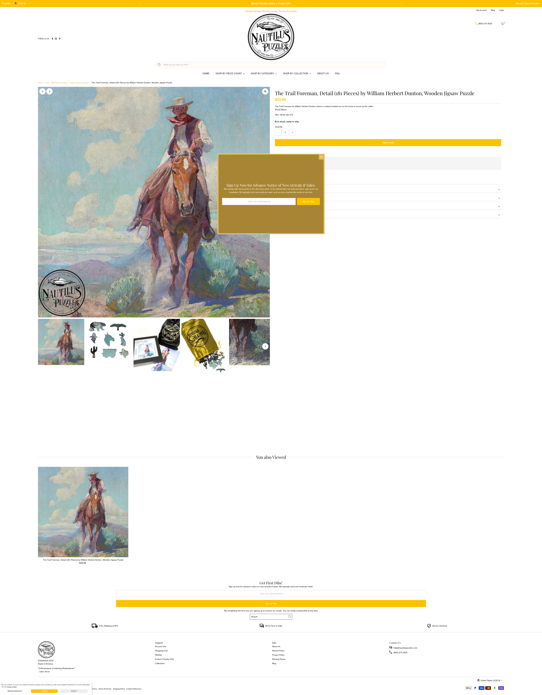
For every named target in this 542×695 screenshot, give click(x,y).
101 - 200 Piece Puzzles (56, 83)
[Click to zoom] (265, 91)
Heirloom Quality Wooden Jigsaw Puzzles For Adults (271, 11)
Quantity (278, 127)
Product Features (282, 189)
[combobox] (273, 64)
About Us (323, 73)
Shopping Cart (161, 651)
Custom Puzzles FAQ (164, 659)
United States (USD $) (490, 680)
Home (206, 73)
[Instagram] (56, 39)
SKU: (277, 115)
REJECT (74, 691)
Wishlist (158, 655)
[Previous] (140, 3)
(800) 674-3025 (400, 652)
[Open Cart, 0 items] (502, 23)
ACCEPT (44, 691)
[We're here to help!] (262, 627)
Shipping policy (119, 689)
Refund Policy (278, 651)
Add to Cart (388, 142)
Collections (160, 663)
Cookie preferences (133, 689)
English (6, 3)
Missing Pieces (278, 659)
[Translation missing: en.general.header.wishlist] (495, 23)
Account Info (160, 646)
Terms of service (104, 689)
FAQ (337, 73)
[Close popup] (321, 156)
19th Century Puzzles (79, 83)
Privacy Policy (12, 687)
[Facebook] (52, 39)
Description (280, 198)
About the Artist (282, 215)
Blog (274, 663)
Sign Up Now (271, 603)
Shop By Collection (296, 73)
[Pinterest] (59, 39)
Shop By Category (263, 73)
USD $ (21, 3)
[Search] (159, 64)
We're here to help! (273, 626)
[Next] (402, 3)
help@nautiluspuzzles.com (405, 648)
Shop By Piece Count (229, 73)
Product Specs (281, 206)
